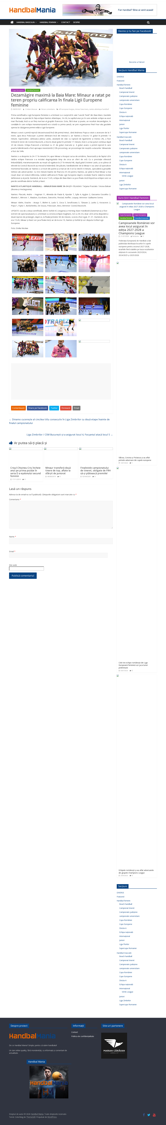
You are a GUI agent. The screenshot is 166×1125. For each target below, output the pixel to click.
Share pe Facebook (37, 408)
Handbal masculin (25, 22)
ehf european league (66, 109)
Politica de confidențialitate (82, 1036)
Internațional (124, 120)
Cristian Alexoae (31, 109)
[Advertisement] (61, 381)
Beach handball (125, 88)
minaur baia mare (81, 109)
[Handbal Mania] (12, 22)
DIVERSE (120, 76)
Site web (13, 565)
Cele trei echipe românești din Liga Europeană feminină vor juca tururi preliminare (133, 665)
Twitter (54, 408)
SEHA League (127, 176)
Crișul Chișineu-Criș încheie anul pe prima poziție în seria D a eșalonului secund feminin (25, 472)
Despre (76, 22)
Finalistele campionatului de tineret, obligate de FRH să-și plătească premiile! (95, 470)
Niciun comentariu (48, 109)
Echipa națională (126, 116)
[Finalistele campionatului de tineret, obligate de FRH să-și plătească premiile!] (96, 449)
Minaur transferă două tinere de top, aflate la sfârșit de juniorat (58, 470)
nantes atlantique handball (99, 109)
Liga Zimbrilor (125, 184)
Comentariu (15, 499)
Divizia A (122, 112)
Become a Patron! (136, 62)
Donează (65, 408)
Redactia (135, 236)
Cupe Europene (18, 90)
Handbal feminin (48, 22)
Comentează (18, 408)
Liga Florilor (124, 128)
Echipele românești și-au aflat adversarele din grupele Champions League (136, 871)
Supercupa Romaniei (128, 132)
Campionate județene (128, 96)
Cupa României (125, 104)
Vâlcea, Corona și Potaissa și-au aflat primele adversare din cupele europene (135, 458)
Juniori (122, 124)
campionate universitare (129, 100)
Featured (120, 80)
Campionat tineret (126, 92)
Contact (65, 22)
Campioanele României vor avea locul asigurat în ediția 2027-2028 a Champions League (137, 228)
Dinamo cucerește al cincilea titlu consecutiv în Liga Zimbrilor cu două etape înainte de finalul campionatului (59, 421)
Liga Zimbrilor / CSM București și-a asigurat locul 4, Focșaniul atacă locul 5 (70, 434)
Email (76, 408)
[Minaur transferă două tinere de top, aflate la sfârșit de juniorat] (61, 449)
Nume (12, 536)
